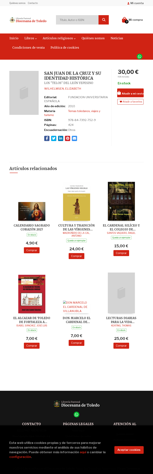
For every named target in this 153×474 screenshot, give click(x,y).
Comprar (31, 250)
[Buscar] (104, 20)
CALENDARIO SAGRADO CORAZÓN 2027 (32, 227)
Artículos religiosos (58, 38)
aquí (83, 452)
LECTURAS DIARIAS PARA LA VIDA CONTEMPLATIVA (121, 320)
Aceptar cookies (128, 450)
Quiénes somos (17, 3)
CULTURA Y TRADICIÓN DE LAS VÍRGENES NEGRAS (76, 227)
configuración (20, 457)
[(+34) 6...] (139, 56)
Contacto (33, 3)
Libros (29, 38)
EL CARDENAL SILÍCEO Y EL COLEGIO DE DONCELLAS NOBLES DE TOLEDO (121, 227)
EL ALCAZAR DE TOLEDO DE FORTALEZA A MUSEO (31, 320)
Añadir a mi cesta (132, 93)
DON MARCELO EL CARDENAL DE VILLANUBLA (76, 320)
